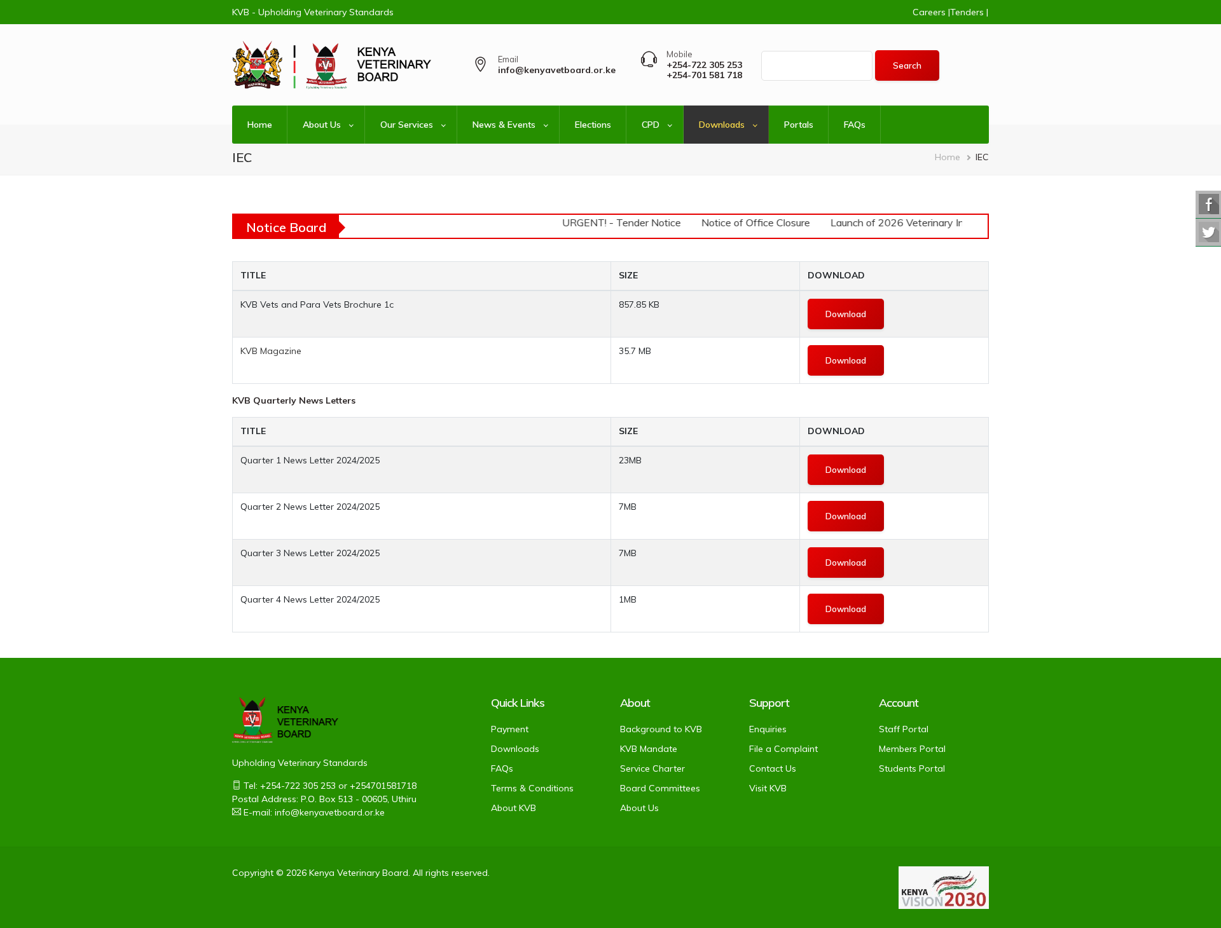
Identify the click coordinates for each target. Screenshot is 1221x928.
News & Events (504, 124)
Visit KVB (768, 788)
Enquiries (768, 729)
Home (259, 124)
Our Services (406, 124)
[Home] (283, 65)
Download (836, 275)
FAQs (855, 124)
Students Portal (912, 768)
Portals (798, 124)
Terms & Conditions (532, 788)
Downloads (722, 124)
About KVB (513, 808)
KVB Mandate (648, 748)
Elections (593, 124)
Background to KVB (661, 729)
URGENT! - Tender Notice (614, 222)
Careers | (931, 12)
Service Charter (652, 768)
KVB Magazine (270, 351)
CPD (650, 124)
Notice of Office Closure (749, 222)
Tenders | (969, 12)
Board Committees (660, 788)
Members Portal (912, 748)
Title (253, 275)
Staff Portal (903, 729)
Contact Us (772, 768)
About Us (322, 124)
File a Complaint (783, 748)
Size (628, 275)
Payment (509, 729)
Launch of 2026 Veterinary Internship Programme (936, 222)
